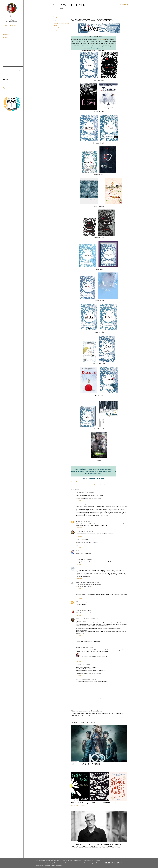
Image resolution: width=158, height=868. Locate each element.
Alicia (77, 639)
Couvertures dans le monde (61, 23)
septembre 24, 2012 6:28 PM (89, 679)
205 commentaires (80, 805)
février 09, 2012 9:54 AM (86, 559)
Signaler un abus (8, 88)
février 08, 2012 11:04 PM (86, 551)
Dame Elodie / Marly (81, 618)
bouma (78, 559)
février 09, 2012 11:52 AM (87, 592)
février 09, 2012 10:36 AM (86, 567)
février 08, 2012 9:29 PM (86, 521)
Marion (78, 568)
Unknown (78, 602)
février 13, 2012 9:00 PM (89, 654)
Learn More (110, 863)
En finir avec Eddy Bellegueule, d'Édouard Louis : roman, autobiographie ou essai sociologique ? (97, 845)
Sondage (55, 30)
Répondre (79, 500)
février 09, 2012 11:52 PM (93, 618)
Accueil (62, 9)
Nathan (78, 521)
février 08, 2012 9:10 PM (86, 504)
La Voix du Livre (72, 5)
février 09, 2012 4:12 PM (87, 602)
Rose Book (101, 39)
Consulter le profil (12, 25)
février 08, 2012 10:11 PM (84, 539)
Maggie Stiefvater (58, 28)
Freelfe (78, 551)
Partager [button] (55, 17)
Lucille (77, 610)
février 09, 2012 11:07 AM (93, 582)
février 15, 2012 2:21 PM (85, 664)
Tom (82, 654)
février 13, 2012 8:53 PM (88, 647)
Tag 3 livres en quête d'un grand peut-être (93, 802)
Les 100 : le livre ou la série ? (85, 764)
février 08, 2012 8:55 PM (89, 492)
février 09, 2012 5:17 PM (85, 610)
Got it (119, 863)
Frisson (55, 25)
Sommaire (6, 34)
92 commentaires (80, 849)
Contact (5, 37)
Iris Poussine (79, 531)
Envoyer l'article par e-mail (82, 481)
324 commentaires (80, 767)
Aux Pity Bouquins (81, 582)
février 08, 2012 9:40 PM (89, 531)
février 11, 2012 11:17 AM (84, 639)
